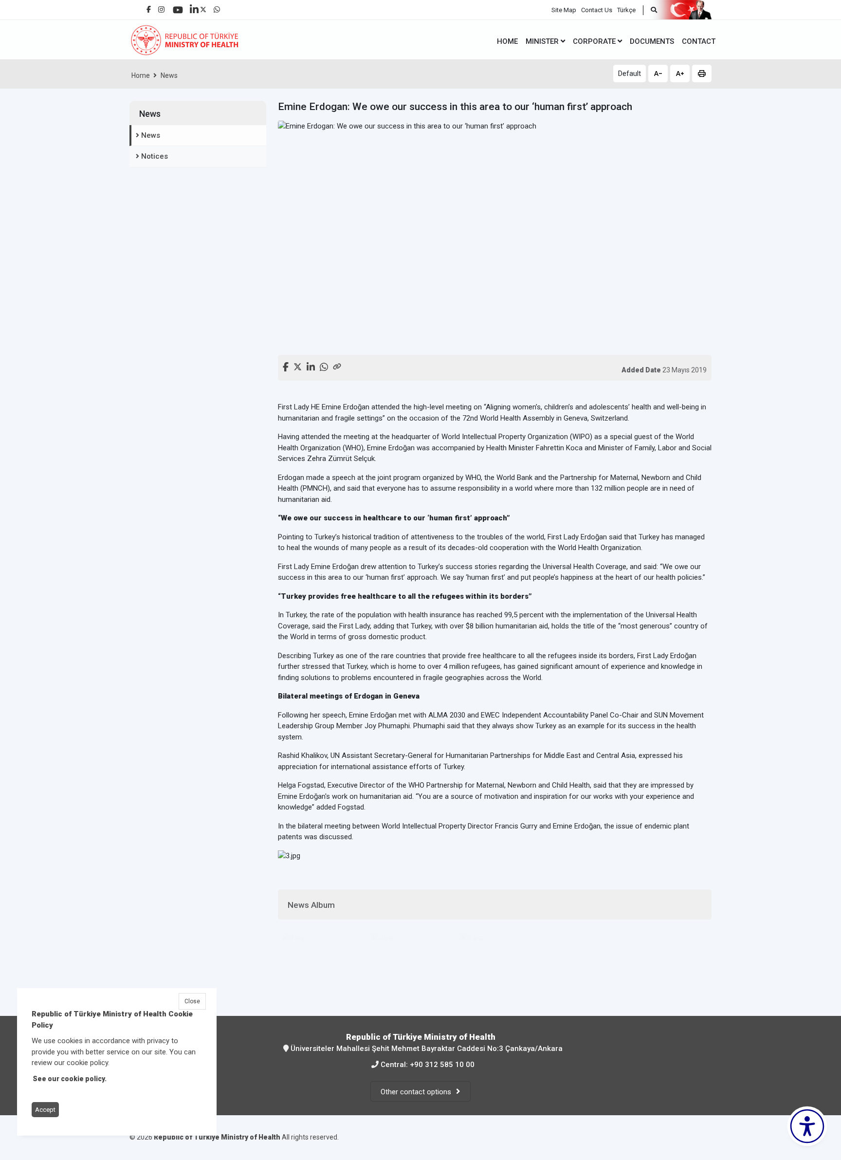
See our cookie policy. (70, 1079)
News (169, 75)
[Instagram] (161, 7)
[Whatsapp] (217, 7)
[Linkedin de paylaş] (311, 366)
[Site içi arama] (650, 10)
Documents (652, 41)
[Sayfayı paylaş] (337, 366)
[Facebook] (148, 5)
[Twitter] (203, 7)
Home (140, 75)
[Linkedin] (194, 5)
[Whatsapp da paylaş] (324, 366)
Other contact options (416, 1091)
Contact (698, 41)
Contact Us (596, 10)
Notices (154, 156)
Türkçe (626, 10)
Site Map (563, 10)
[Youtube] (178, 6)
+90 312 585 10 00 (442, 1064)
